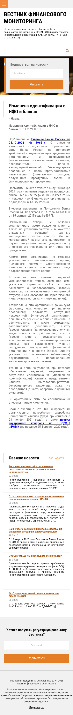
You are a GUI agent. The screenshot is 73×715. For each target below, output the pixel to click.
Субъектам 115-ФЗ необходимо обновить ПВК (35, 555)
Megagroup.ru (36, 707)
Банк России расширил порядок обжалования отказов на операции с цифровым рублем (35, 530)
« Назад (14, 118)
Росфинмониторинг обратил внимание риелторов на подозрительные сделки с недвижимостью (32, 469)
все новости (56, 458)
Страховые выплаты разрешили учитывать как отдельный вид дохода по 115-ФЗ (36, 497)
